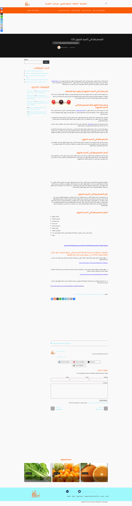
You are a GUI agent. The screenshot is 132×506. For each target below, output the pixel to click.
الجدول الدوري (65, 3)
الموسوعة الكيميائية (45, 10)
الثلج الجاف (90, 124)
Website (106, 377)
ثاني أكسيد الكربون (55, 81)
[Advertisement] (66, 23)
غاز (56, 343)
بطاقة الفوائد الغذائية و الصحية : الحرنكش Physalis (37, 73)
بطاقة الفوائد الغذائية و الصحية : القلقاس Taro (36, 82)
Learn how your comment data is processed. (88, 403)
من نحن (56, 3)
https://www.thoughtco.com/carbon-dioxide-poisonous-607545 (89, 294)
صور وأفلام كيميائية (75, 10)
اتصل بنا (48, 3)
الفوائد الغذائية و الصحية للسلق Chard (34, 71)
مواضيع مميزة (54, 10)
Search (26, 59)
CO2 (54, 343)
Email (86, 377)
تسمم (69, 343)
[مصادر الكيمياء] (27, 4)
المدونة (76, 3)
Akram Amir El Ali (31, 91)
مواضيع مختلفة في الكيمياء (98, 10)
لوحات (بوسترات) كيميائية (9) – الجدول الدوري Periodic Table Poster (38, 92)
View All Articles (60, 357)
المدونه (73, 496)
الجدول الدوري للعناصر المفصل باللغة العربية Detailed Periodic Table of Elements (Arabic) (38, 97)
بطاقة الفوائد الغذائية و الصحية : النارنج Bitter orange (36, 76)
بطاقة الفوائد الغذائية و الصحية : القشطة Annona (37, 80)
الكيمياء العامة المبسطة (64, 10)
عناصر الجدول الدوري (86, 10)
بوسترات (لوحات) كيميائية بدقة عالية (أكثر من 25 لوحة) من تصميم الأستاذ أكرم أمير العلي (86, 245)
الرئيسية (83, 3)
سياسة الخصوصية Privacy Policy (92, 496)
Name (67, 377)
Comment (105, 383)
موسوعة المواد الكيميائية (33, 10)
